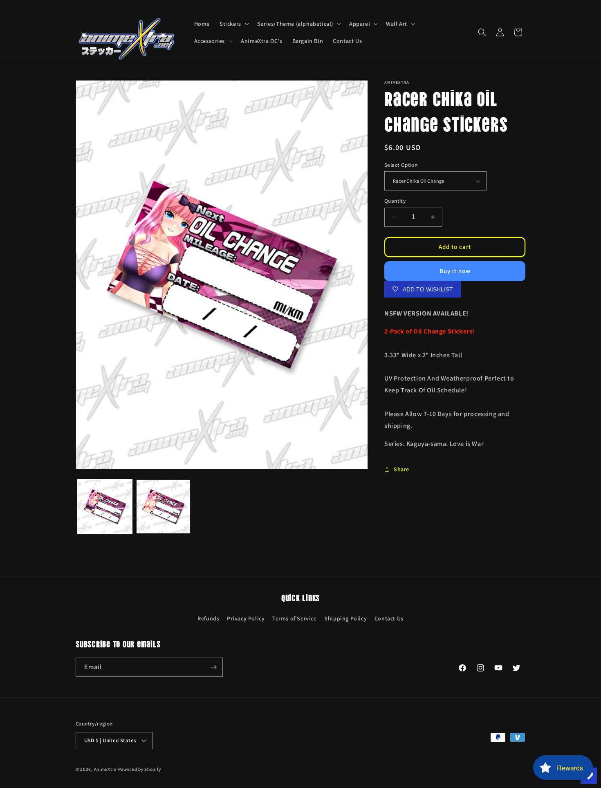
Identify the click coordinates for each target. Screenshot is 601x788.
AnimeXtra (105, 769)
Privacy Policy (246, 618)
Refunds (208, 618)
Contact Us (389, 618)
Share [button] (401, 469)
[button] (233, 23)
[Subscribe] (213, 667)
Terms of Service (294, 618)
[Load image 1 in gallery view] (105, 506)
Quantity (395, 200)
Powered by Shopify (139, 769)
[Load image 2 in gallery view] (163, 506)
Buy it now (455, 271)
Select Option (400, 164)
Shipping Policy (345, 618)
